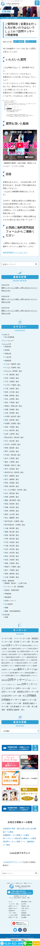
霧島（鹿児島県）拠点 (12, 500)
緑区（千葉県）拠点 (12, 402)
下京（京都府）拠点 (12, 381)
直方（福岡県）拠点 (12, 479)
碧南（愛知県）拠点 (12, 573)
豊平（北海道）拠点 (12, 451)
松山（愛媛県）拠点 (12, 517)
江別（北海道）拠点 (12, 542)
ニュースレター (8, 340)
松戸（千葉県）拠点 (12, 458)
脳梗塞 (15, 669)
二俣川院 (8, 357)
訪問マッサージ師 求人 (16, 695)
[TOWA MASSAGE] (10, 3)
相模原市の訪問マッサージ (23, 666)
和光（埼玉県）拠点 (12, 556)
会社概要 (23, 917)
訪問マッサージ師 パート (26, 688)
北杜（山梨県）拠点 (12, 399)
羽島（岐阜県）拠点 (12, 486)
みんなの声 (7, 344)
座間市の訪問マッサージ (28, 651)
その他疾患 (9, 604)
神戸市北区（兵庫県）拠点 (14, 521)
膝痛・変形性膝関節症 (12, 611)
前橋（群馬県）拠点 (12, 395)
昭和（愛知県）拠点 (12, 448)
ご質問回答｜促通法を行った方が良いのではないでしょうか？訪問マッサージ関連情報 (21, 29)
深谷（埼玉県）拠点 (12, 552)
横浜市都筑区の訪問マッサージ (21, 660)
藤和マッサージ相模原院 (19, 675)
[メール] (36, 943)
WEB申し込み (25, 906)
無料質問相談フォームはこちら (15, 252)
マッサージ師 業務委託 (29, 638)
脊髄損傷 (8, 593)
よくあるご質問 (13, 915)
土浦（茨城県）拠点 (12, 577)
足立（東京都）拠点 (12, 493)
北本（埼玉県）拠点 (12, 549)
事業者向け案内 (25, 915)
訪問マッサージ (31, 41)
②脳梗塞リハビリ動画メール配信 (16, 835)
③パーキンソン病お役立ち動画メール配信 (19, 838)
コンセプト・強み (14, 904)
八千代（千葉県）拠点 (12, 385)
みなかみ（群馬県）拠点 (13, 371)
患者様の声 (12, 910)
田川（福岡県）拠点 (12, 476)
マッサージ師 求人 (27, 641)
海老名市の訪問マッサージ (25, 663)
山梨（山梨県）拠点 (12, 434)
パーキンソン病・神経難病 (14, 586)
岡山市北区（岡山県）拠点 (14, 437)
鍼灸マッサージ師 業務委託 (18, 703)
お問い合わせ (25, 908)
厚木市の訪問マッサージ (30, 645)
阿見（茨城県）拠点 (12, 482)
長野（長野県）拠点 (12, 510)
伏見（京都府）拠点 (12, 378)
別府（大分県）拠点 (12, 392)
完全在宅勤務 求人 (14, 651)
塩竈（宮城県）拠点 (12, 409)
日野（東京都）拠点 (12, 538)
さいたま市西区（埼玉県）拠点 (16, 490)
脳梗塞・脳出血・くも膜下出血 (16, 583)
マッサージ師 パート (10, 638)
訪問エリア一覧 (13, 917)
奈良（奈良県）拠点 (12, 420)
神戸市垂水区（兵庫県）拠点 (15, 524)
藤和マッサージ (25, 669)
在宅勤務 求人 (6, 649)
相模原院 (8, 360)
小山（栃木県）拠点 (12, 430)
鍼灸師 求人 (19, 709)
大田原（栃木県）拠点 (12, 416)
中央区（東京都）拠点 (12, 455)
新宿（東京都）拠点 (12, 535)
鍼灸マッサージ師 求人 (25, 706)
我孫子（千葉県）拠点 (12, 566)
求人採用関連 (9, 337)
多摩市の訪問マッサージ (19, 648)
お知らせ (6, 334)
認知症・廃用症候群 (12, 590)
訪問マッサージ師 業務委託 (12, 691)
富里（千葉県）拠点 (12, 427)
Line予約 (23, 904)
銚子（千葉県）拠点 (12, 570)
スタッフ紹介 (12, 913)
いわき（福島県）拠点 (12, 364)
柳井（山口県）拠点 (12, 514)
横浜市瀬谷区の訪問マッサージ (16, 657)
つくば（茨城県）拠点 (12, 367)
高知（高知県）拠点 (12, 503)
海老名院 (8, 346)
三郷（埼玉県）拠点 (12, 545)
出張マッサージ (14, 645)
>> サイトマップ (26, 935)
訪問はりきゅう (13, 908)
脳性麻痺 (8, 597)
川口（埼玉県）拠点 (12, 441)
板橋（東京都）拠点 (12, 531)
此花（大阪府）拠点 (12, 559)
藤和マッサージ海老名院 (23, 672)
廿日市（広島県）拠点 (12, 444)
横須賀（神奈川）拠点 (12, 465)
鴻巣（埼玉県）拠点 (12, 507)
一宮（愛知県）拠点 (12, 374)
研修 (6, 617)
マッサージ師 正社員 (10, 641)
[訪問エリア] (29, 3)
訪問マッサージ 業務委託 (14, 684)
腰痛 (6, 607)
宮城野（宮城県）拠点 (12, 423)
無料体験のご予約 (26, 901)
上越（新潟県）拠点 (12, 528)
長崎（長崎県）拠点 (12, 497)
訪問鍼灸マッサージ (11, 699)
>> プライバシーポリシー (15, 935)
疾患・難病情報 (19, 41)
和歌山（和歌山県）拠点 (13, 406)
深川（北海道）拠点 (12, 469)
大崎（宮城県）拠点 (12, 413)
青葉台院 (8, 353)
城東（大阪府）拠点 (12, 563)
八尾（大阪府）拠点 (12, 388)
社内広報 (6, 614)
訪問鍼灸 (31, 695)
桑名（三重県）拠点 (12, 462)
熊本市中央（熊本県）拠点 (14, 472)
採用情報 (23, 913)
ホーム (3, 18)
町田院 (7, 350)
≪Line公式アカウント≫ (12, 862)
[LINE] (27, 943)
